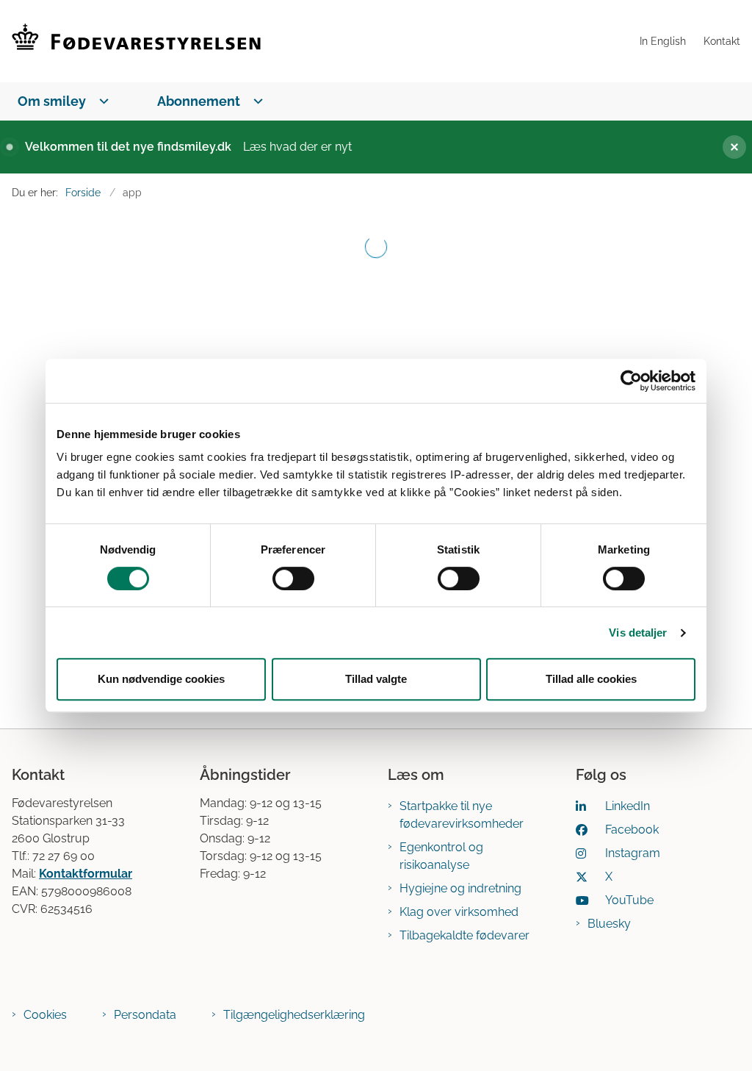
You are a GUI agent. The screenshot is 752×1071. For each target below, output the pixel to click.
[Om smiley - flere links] (101, 101)
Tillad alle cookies (591, 679)
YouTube (629, 900)
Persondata (145, 1015)
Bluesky (609, 924)
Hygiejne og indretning (460, 888)
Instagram (632, 853)
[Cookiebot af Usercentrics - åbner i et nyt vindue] (631, 381)
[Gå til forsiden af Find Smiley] (315, 41)
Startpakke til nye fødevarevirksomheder (462, 815)
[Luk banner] (728, 147)
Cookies (45, 1015)
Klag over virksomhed (459, 912)
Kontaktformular (85, 874)
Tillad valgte (376, 679)
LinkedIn (627, 806)
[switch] (293, 578)
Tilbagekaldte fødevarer (464, 935)
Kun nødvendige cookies (161, 679)
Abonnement (198, 101)
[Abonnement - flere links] (255, 101)
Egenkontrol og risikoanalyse (441, 856)
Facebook (632, 830)
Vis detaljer (638, 632)
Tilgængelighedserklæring (294, 1015)
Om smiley (52, 101)
